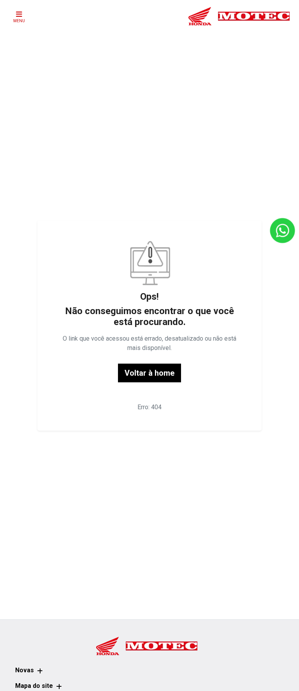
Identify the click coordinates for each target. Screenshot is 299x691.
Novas (24, 670)
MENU (19, 21)
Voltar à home (149, 373)
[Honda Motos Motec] (239, 16)
